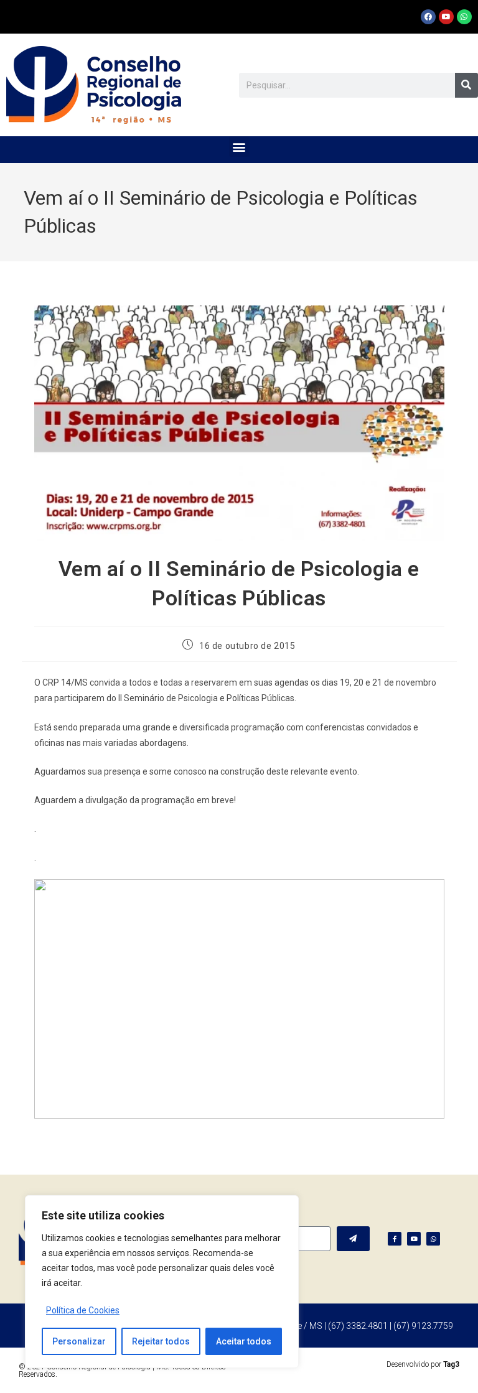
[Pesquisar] (466, 85)
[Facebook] (428, 16)
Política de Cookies (83, 1310)
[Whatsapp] (464, 16)
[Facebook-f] (394, 1239)
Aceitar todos (243, 1341)
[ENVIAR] (353, 1238)
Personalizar (79, 1341)
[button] (239, 146)
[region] (162, 1281)
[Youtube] (446, 16)
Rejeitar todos (161, 1341)
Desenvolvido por (423, 1364)
